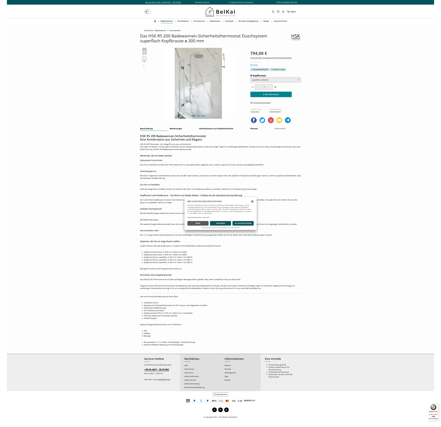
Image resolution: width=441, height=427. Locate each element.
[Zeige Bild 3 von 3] (203, 115)
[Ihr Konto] (283, 11)
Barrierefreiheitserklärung (194, 387)
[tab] (154, 129)
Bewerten (254, 65)
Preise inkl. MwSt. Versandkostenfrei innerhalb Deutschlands (271, 58)
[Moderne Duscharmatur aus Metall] (198, 83)
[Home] (155, 21)
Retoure (228, 365)
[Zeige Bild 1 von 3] (193, 115)
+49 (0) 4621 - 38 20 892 (156, 369)
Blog (226, 376)
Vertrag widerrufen (220, 394)
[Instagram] (226, 410)
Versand (228, 369)
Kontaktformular (164, 379)
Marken (227, 380)
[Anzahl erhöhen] (275, 87)
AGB (186, 365)
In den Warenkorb (271, 94)
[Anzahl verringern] (252, 87)
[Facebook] (214, 410)
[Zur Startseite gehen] (220, 12)
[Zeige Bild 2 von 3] (198, 115)
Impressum (188, 373)
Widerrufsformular (191, 376)
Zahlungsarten (230, 373)
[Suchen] (273, 11)
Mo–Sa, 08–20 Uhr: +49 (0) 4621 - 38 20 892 (163, 2)
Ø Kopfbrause (258, 75)
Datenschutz (189, 369)
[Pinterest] (220, 410)
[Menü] (437, 404)
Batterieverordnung (192, 384)
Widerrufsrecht (190, 380)
